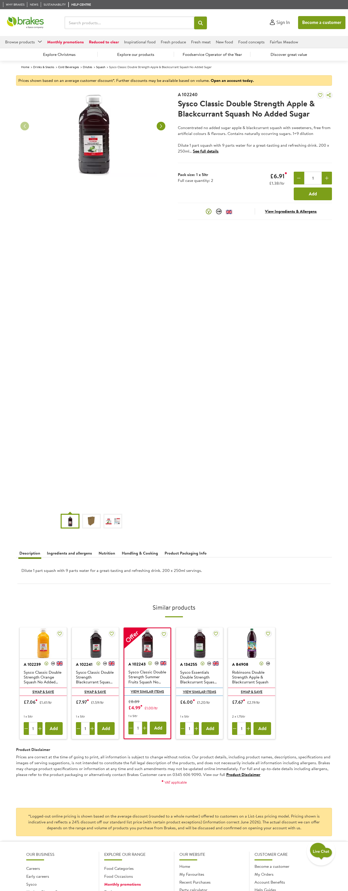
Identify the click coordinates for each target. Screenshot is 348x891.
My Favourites (191, 874)
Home (25, 67)
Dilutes (87, 67)
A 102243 (137, 664)
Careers (33, 868)
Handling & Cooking (140, 553)
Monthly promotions (122, 884)
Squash (100, 67)
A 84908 (240, 664)
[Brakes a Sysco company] (25, 23)
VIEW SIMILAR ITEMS (147, 691)
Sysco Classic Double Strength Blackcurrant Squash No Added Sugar (95, 677)
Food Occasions (118, 876)
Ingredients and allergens (69, 553)
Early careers (37, 876)
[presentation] (174, 572)
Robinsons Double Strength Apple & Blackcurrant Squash (250, 677)
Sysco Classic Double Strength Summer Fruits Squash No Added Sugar (147, 677)
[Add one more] (327, 178)
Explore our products (135, 54)
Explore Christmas (59, 54)
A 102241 (84, 664)
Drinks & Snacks (43, 67)
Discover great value (289, 54)
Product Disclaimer (243, 774)
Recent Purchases (195, 882)
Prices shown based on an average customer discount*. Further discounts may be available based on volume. (136, 80)
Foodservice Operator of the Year (212, 54)
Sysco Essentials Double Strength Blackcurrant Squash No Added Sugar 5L (198, 677)
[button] (200, 23)
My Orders (264, 874)
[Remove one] (299, 178)
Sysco (31, 884)
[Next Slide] (161, 126)
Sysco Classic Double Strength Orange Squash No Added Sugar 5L (42, 677)
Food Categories (119, 868)
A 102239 (32, 664)
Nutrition (107, 553)
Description (29, 553)
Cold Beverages (68, 67)
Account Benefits (270, 882)
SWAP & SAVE (43, 691)
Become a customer (321, 22)
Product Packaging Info (186, 553)
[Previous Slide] (25, 126)
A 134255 (188, 664)
